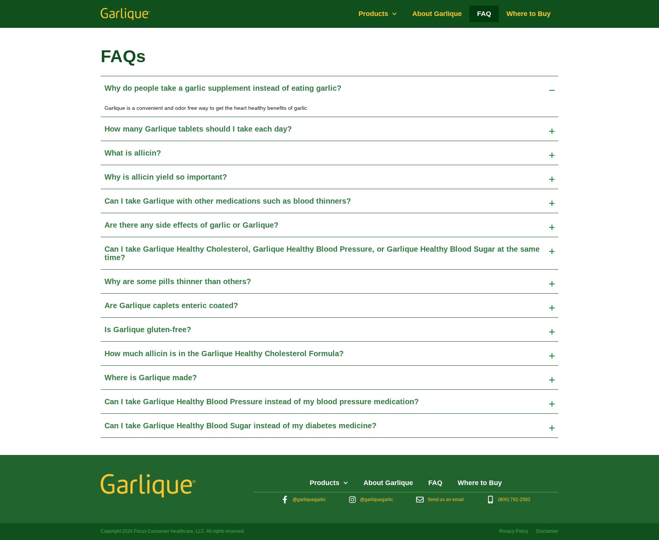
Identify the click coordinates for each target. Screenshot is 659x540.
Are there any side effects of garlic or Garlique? (191, 225)
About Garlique (437, 14)
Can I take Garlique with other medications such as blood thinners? (227, 201)
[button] (329, 88)
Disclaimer (547, 531)
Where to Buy (528, 14)
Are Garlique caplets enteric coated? (171, 305)
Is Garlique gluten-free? (147, 329)
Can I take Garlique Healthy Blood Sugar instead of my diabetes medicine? (240, 425)
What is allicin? (132, 153)
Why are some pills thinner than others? (177, 281)
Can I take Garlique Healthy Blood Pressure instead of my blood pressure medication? (261, 401)
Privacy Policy (513, 531)
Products (373, 14)
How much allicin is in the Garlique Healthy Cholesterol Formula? (224, 353)
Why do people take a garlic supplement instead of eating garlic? (222, 88)
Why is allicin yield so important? (165, 177)
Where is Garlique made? (150, 377)
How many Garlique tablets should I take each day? (198, 129)
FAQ (484, 14)
